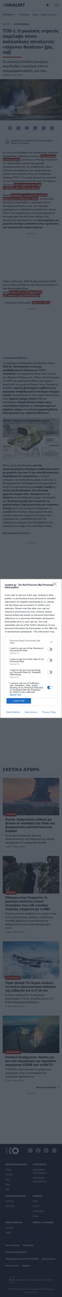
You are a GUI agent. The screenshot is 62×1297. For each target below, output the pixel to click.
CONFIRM (19, 701)
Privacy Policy (49, 712)
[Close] (56, 585)
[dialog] (31, 648)
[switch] (49, 649)
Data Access (31, 712)
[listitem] (31, 641)
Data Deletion (13, 712)
